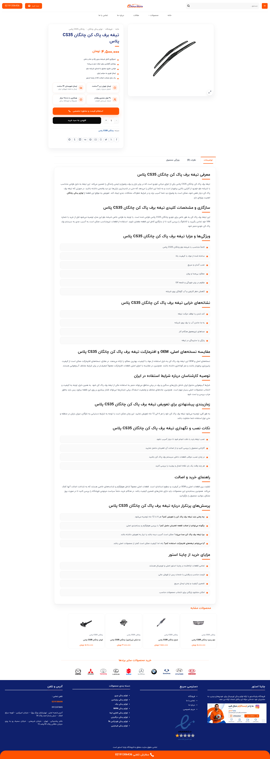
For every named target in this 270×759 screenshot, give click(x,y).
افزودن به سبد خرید (77, 120)
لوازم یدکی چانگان (95, 29)
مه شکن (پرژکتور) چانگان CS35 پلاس (125, 640)
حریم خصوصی (189, 709)
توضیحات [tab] (208, 160)
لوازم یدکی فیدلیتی (119, 726)
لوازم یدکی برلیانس (119, 699)
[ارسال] (188, 6)
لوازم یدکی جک (121, 704)
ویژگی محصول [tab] (172, 160)
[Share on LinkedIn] (80, 139)
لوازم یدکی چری (121, 695)
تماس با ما (103, 15)
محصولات (154, 15)
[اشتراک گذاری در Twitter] (106, 139)
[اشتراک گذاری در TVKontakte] (85, 139)
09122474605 (57, 707)
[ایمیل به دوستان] (95, 139)
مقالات (136, 15)
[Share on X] (111, 139)
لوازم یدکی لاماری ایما (119, 713)
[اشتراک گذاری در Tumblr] (74, 139)
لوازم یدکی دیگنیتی (119, 717)
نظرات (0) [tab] (191, 160)
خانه (169, 15)
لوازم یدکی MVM (120, 708)
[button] (265, 6)
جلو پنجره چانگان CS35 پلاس (203, 640)
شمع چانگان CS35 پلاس (168, 640)
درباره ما (120, 15)
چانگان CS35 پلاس (77, 29)
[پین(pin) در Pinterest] (90, 139)
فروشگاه (108, 29)
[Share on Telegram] (69, 139)
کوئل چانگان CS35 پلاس (93, 640)
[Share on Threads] (100, 139)
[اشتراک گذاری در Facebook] (116, 139)
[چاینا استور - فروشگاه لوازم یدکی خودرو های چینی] (135, 6)
